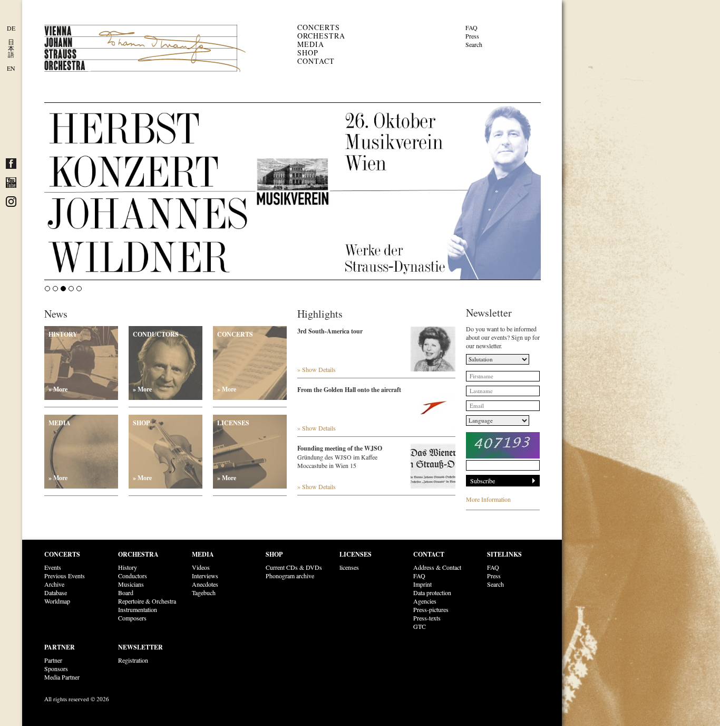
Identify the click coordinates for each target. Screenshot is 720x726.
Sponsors (56, 668)
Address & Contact (437, 567)
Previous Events (64, 575)
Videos (201, 567)
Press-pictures (431, 609)
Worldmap (57, 601)
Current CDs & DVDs (294, 567)
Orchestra (321, 36)
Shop (307, 52)
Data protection (432, 592)
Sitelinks (504, 554)
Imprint (422, 584)
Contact (316, 61)
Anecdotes (205, 584)
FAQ (471, 27)
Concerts (318, 27)
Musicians (131, 584)
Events (52, 567)
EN (11, 68)
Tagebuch (204, 592)
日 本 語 (11, 48)
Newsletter (140, 647)
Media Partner (62, 677)
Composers (132, 618)
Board (125, 592)
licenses (349, 567)
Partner (59, 647)
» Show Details (316, 369)
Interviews (205, 575)
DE (11, 28)
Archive (54, 584)
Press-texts (427, 618)
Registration (133, 660)
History (62, 362)
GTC (419, 626)
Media (310, 44)
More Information (488, 499)
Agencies (424, 601)
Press (472, 36)
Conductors (156, 362)
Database (55, 592)
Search (473, 44)
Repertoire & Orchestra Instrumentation (147, 605)
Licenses (233, 450)
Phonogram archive (290, 575)
